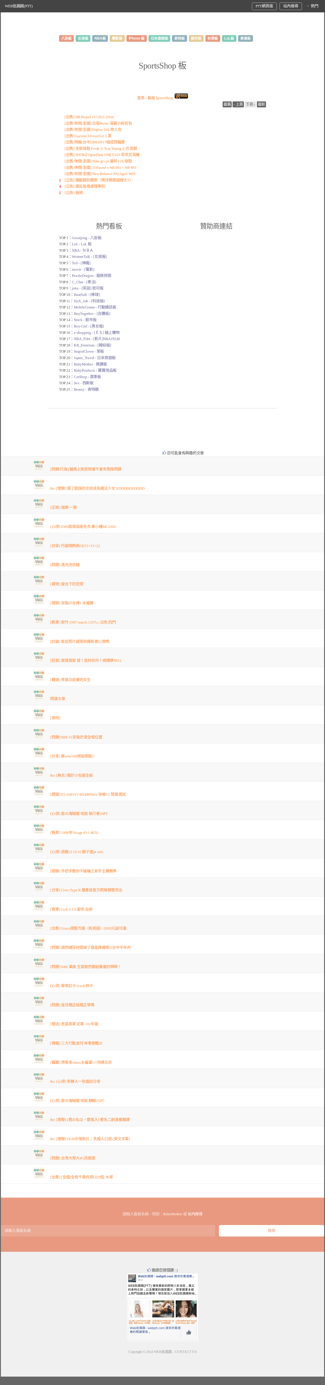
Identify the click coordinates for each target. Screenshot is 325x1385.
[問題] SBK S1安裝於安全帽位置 (76, 737)
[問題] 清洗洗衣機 (64, 565)
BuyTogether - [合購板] (92, 314)
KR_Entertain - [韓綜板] (92, 345)
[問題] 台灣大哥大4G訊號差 (72, 1158)
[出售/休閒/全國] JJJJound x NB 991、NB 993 (100, 168)
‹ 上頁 (238, 104)
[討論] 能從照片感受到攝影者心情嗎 (79, 641)
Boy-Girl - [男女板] (89, 326)
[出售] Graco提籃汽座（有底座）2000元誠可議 (88, 928)
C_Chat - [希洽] (84, 282)
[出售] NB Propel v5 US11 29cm (89, 117)
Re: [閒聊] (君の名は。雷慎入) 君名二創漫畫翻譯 (90, 1120)
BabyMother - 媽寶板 (90, 364)
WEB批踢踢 (163, 1352)
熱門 (314, 6)
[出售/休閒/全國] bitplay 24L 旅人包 (93, 129)
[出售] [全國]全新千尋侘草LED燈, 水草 (81, 1177)
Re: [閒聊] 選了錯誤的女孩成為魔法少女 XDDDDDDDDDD (97, 488)
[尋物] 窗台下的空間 (66, 584)
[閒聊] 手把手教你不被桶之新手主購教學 (83, 871)
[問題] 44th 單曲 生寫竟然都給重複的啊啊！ (85, 967)
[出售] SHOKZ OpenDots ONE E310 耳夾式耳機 (102, 155)
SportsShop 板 (162, 65)
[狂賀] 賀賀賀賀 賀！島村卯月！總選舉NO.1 (86, 660)
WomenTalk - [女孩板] (89, 257)
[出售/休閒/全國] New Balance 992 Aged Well (100, 174)
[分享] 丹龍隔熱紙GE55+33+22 (75, 546)
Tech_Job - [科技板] (89, 301)
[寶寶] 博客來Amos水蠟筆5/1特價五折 (81, 1062)
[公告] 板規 (74, 193)
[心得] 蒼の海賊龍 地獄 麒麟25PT (77, 1101)
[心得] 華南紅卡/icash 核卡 (71, 986)
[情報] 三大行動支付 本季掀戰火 (76, 1043)
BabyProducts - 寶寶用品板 (95, 370)
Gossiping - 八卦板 (86, 238)
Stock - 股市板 (85, 320)
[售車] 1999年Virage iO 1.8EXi (74, 833)
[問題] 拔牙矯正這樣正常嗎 (72, 1005)
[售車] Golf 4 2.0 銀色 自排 (71, 909)
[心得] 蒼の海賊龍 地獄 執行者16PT (79, 814)
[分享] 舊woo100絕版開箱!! (72, 756)
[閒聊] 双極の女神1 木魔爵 (71, 603)
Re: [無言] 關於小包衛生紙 (71, 775)
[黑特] (55, 718)
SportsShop (160, 98)
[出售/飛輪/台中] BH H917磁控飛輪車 (95, 142)
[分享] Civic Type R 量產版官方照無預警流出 (86, 890)
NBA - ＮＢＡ (82, 250)
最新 (261, 104)
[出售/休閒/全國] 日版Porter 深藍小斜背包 (98, 123)
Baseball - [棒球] (87, 295)
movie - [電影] (83, 269)
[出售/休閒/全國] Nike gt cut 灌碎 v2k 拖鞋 (98, 161)
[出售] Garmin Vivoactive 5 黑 (88, 136)
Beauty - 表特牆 (86, 389)
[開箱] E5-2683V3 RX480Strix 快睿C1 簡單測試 (88, 794)
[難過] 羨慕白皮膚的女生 (70, 680)
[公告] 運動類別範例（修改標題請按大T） (99, 180)
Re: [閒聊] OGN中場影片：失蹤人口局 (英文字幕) (90, 1139)
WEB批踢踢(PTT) (19, 6)
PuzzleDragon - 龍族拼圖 (91, 276)
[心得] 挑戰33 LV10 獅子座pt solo (76, 852)
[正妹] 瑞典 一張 (63, 507)
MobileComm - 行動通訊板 (95, 307)
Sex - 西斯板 (84, 383)
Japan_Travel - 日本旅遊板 (95, 358)
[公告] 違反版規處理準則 (85, 186)
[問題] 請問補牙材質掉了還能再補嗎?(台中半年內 (90, 948)
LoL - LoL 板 (81, 244)
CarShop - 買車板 (87, 377)
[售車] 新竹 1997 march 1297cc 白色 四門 (83, 622)
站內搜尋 (290, 6)
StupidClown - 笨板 (89, 351)
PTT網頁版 (264, 6)
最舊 (227, 104)
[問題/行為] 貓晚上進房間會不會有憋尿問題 (85, 469)
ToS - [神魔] (81, 263)
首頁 (140, 98)
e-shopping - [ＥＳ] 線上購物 (96, 333)
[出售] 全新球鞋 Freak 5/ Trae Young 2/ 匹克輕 (101, 148)
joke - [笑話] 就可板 (87, 288)
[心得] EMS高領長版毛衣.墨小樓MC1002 (83, 527)
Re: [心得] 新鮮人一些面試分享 (75, 1081)
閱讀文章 (57, 699)
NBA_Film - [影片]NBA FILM (97, 339)
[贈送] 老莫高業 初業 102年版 (74, 1024)
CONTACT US (186, 1352)
